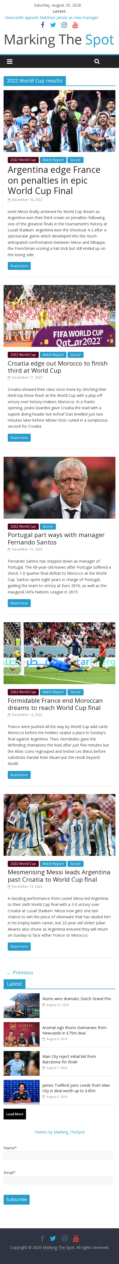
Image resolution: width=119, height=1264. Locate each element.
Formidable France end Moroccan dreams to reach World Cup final (55, 704)
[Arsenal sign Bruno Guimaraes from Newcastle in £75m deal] (22, 1025)
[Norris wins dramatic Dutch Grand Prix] (22, 996)
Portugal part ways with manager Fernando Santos (56, 538)
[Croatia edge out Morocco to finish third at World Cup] (59, 288)
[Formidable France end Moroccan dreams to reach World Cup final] (59, 626)
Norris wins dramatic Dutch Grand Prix (76, 998)
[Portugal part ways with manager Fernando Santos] (59, 460)
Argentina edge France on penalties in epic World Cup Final (54, 180)
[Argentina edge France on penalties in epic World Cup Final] (59, 93)
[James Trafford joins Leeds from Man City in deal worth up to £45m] (22, 1082)
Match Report (53, 159)
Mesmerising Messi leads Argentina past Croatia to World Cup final (59, 875)
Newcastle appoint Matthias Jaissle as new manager (52, 17)
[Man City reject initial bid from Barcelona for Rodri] (22, 1053)
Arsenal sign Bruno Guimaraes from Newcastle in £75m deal (74, 1030)
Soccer (75, 159)
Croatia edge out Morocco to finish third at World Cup (58, 366)
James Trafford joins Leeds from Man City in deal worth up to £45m (76, 1088)
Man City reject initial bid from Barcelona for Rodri (69, 1059)
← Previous (19, 972)
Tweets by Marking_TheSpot (59, 1132)
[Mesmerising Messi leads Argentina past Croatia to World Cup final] (59, 797)
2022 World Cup (23, 159)
